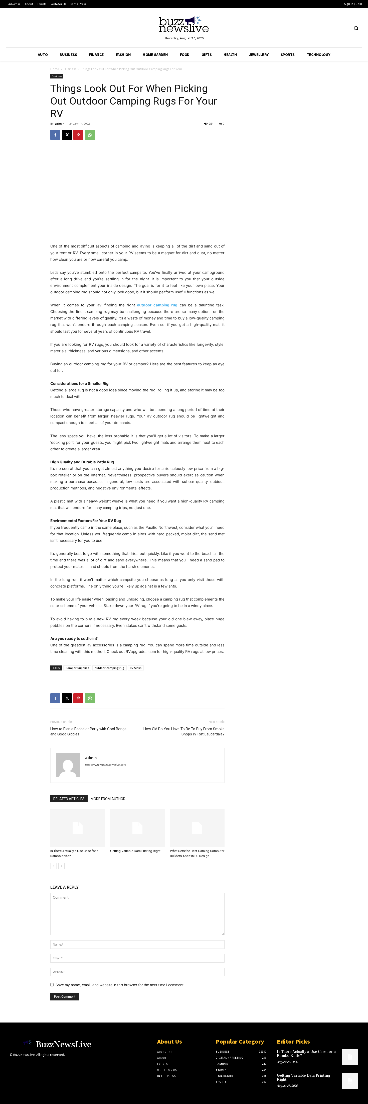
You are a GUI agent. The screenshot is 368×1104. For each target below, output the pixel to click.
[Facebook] (55, 135)
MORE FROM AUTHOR (108, 799)
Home (54, 69)
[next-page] (61, 866)
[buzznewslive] (184, 25)
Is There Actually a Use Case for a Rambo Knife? (306, 1053)
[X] (67, 135)
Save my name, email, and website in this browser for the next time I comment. (120, 985)
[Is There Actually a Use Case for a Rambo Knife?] (77, 828)
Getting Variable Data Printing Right (135, 851)
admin (60, 123)
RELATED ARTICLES (69, 799)
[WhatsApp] (90, 135)
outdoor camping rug (109, 668)
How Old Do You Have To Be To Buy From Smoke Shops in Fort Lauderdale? (184, 731)
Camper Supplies (77, 668)
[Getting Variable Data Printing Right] (137, 828)
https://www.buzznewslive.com (105, 765)
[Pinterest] (78, 135)
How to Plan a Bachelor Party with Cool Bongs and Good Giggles (88, 731)
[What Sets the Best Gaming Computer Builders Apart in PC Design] (197, 828)
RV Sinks (135, 668)
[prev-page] (53, 866)
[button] (356, 28)
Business (70, 69)
